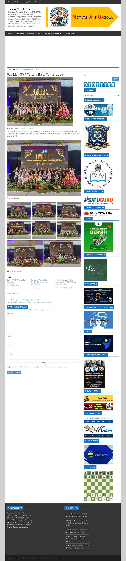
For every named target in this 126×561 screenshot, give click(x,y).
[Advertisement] (63, 51)
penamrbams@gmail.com (26, 2)
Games (39, 34)
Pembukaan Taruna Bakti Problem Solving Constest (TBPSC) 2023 (39, 282)
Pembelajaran (19, 34)
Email (9, 345)
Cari (85, 75)
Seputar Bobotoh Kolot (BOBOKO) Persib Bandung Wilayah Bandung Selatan (76, 523)
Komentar (10, 313)
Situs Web (10, 354)
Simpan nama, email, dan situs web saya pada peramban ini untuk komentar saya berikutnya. (37, 367)
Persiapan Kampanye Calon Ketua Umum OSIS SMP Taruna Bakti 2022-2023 (66, 282)
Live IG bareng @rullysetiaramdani (30, 300)
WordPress (58, 558)
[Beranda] (16, 69)
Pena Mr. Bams (19, 9)
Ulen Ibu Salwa (69, 34)
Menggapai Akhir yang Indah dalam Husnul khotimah (35, 302)
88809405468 (12, 2)
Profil (10, 34)
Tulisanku (30, 34)
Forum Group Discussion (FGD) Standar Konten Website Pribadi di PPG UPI (76, 539)
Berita (16, 293)
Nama (9, 336)
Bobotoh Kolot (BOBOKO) (52, 34)
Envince (39, 558)
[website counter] (99, 85)
